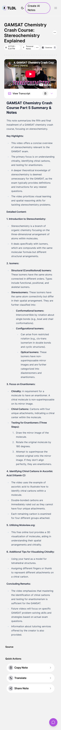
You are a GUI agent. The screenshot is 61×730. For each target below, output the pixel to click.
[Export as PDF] (45, 93)
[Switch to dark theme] (22, 8)
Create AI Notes (34, 8)
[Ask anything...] (53, 722)
